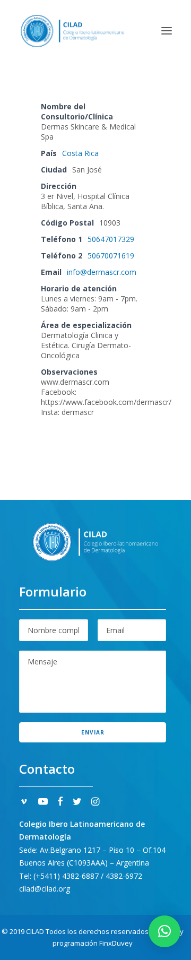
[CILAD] (72, 30)
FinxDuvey (116, 943)
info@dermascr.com (101, 272)
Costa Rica (80, 153)
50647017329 (111, 239)
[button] (166, 31)
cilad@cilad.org (44, 889)
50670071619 (111, 255)
